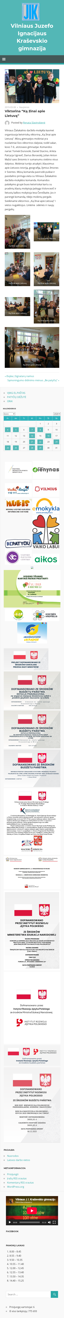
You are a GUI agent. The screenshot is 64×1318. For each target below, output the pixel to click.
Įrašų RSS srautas (17, 1178)
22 (40, 441)
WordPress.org (15, 1186)
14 (32, 435)
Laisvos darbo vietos (18, 1160)
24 (56, 441)
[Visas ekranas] (54, 1222)
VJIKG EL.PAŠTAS (16, 393)
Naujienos (24, 107)
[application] (32, 1210)
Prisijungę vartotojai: (21, 1307)
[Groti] (9, 1222)
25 (8, 447)
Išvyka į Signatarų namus (20, 376)
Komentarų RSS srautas (20, 1182)
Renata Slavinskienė (34, 122)
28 (32, 447)
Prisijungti (12, 1174)
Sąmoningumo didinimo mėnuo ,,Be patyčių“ (32, 380)
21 (32, 441)
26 (16, 447)
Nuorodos (13, 1156)
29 (40, 447)
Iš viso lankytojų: (18, 1311)
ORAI (10, 401)
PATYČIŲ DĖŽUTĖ (16, 397)
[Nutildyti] (49, 1222)
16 (48, 435)
